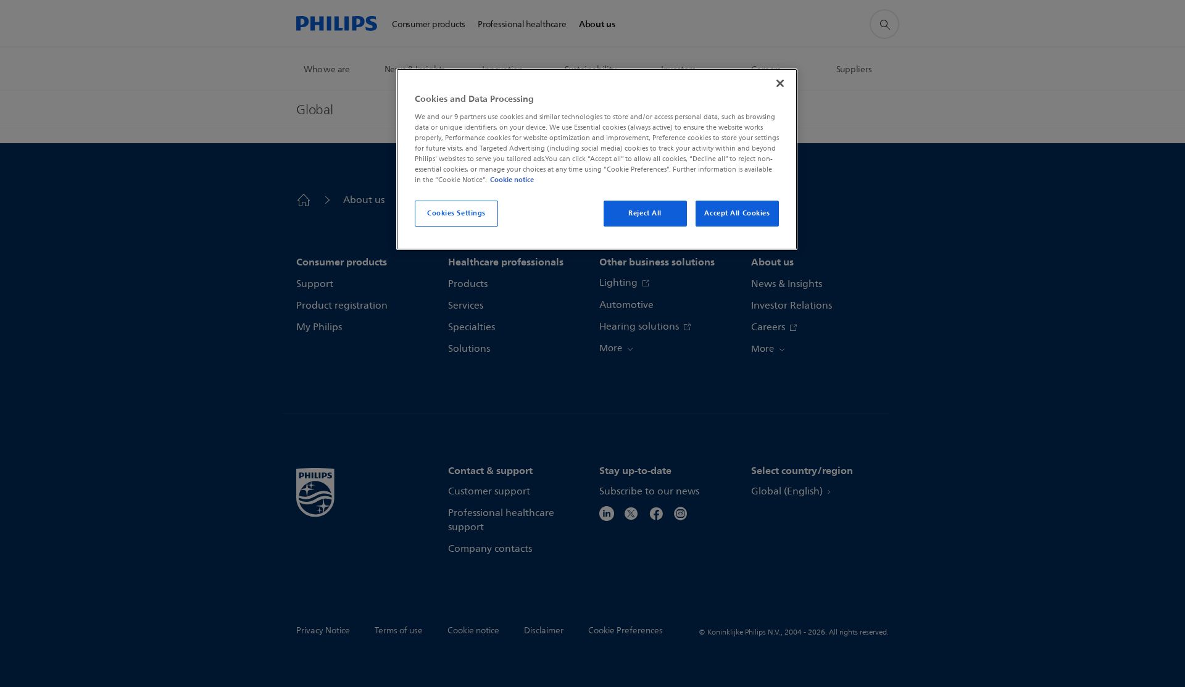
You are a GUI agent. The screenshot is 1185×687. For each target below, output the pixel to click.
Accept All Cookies (737, 213)
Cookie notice (512, 179)
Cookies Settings (456, 213)
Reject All (645, 213)
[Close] (780, 83)
